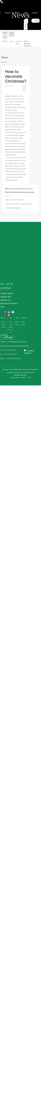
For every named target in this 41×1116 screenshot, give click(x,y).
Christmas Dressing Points (13, 208)
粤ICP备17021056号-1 (20, 375)
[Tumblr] (4, 315)
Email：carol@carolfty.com (10, 358)
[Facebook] (4, 312)
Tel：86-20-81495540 (8, 350)
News (11, 41)
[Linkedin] (8, 312)
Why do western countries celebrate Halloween (19, 204)
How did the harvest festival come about (19, 192)
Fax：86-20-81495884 (8, 354)
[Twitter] (12, 312)
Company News (19, 42)
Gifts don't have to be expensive (15, 199)
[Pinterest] (8, 315)
